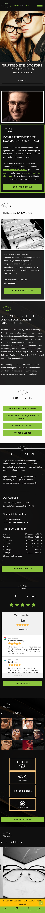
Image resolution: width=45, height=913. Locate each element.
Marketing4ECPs (21, 901)
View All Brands (22, 819)
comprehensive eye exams (15, 170)
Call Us (22, 80)
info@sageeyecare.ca (18, 522)
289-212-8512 (15, 519)
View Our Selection (22, 291)
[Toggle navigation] (40, 5)
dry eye (6, 173)
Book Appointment (22, 187)
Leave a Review (22, 683)
